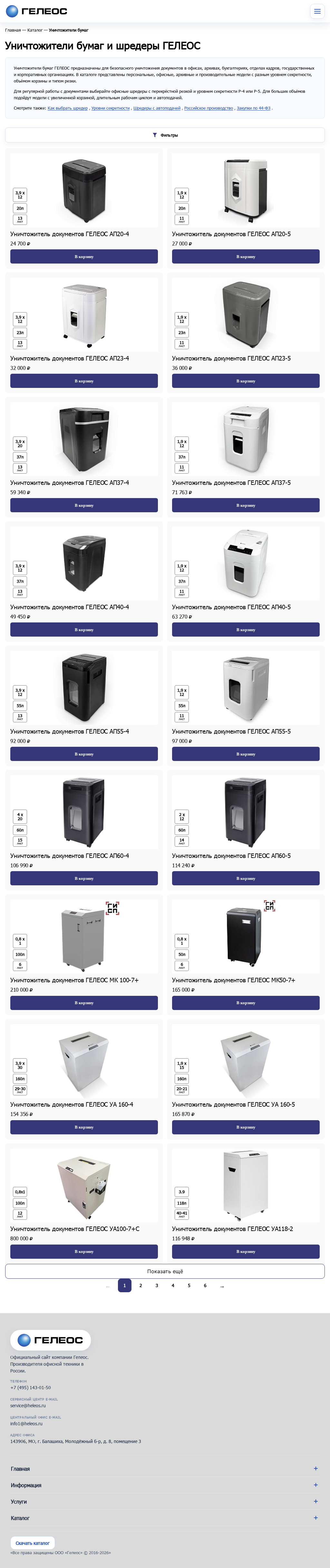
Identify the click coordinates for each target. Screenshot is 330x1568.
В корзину (84, 256)
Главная (13, 30)
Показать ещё (165, 1271)
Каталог (35, 30)
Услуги (19, 1501)
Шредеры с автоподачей (156, 108)
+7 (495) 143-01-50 (30, 1387)
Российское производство (208, 108)
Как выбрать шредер (68, 108)
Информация (26, 1485)
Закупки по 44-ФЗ (253, 108)
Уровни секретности (111, 108)
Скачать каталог (33, 1543)
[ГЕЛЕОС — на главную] (50, 1340)
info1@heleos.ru (26, 1423)
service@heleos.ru (28, 1405)
